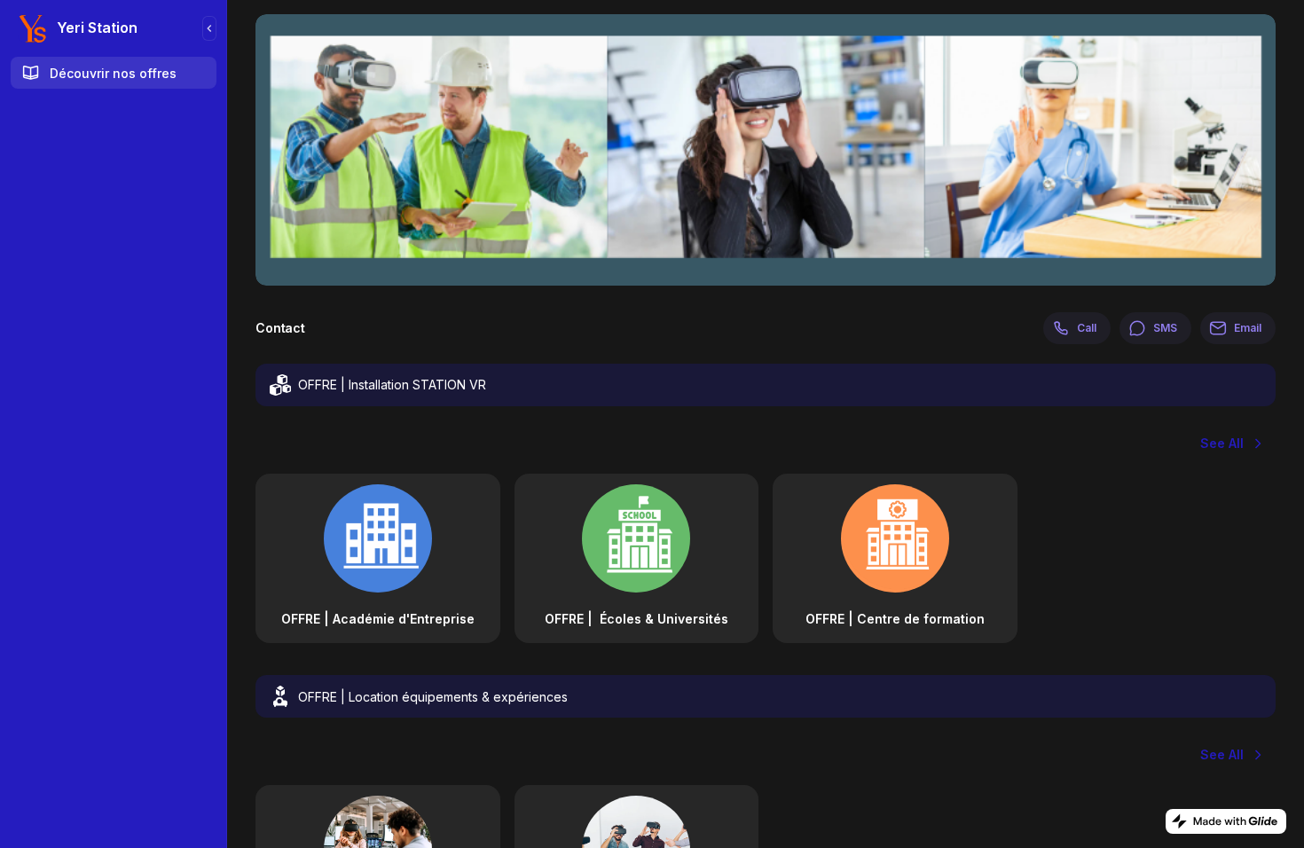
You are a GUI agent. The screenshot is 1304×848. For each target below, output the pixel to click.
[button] (377, 559)
